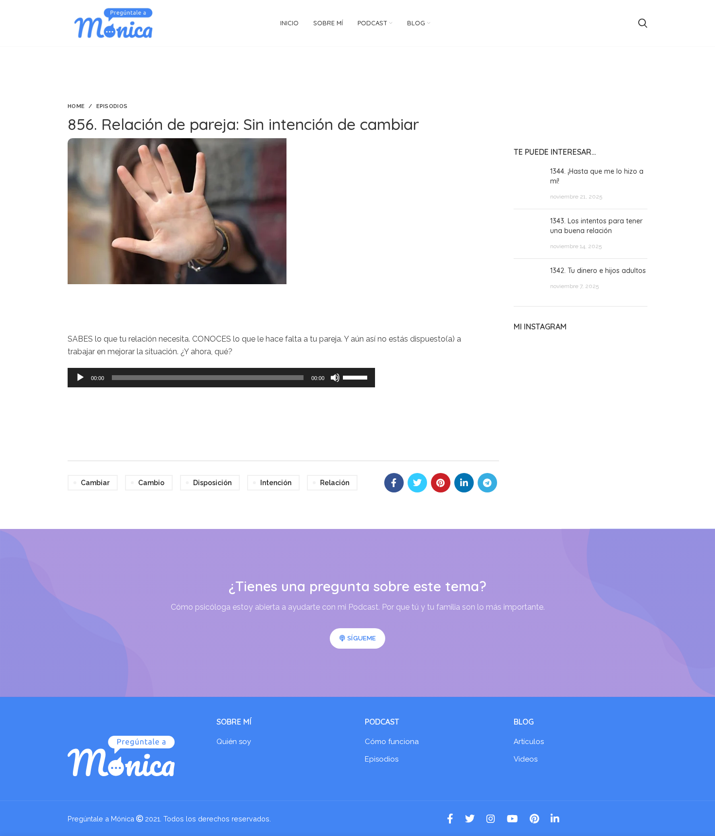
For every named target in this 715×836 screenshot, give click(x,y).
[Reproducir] (80, 377)
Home (76, 106)
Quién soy (233, 741)
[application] (221, 377)
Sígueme (361, 638)
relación (334, 483)
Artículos (529, 741)
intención (275, 483)
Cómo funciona (392, 741)
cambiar (95, 483)
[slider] (356, 376)
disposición (212, 483)
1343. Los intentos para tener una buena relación (596, 226)
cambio (151, 483)
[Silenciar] (335, 377)
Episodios (112, 106)
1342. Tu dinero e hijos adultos (598, 270)
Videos (525, 759)
